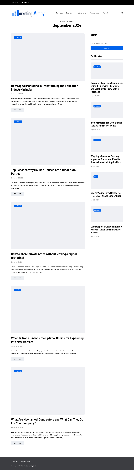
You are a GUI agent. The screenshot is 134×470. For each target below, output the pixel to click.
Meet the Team (25, 2)
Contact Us (14, 2)
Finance (17, 289)
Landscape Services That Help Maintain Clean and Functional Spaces (106, 229)
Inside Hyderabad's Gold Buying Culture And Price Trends (106, 124)
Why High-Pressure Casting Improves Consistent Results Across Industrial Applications (106, 159)
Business (59, 13)
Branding (69, 13)
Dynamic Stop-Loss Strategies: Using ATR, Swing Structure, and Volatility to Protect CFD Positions (107, 87)
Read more (17, 109)
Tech (96, 176)
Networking (81, 13)
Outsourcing (94, 13)
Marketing (106, 13)
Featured (18, 121)
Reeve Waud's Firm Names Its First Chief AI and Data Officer (106, 194)
